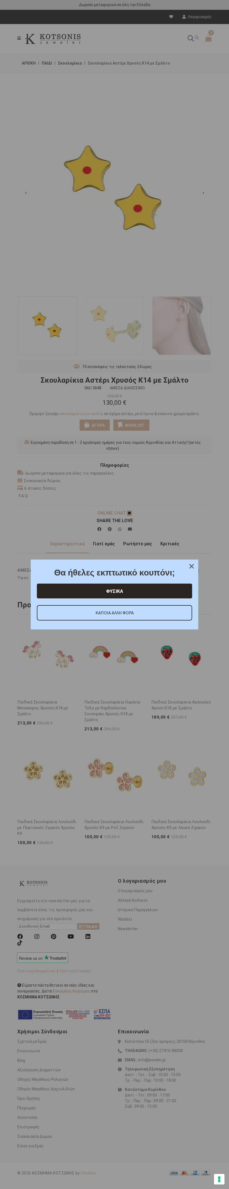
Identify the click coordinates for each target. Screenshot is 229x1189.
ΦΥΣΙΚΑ (114, 591)
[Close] (191, 566)
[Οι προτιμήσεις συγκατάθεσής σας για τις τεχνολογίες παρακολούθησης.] (219, 1179)
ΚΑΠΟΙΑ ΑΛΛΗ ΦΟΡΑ (115, 612)
